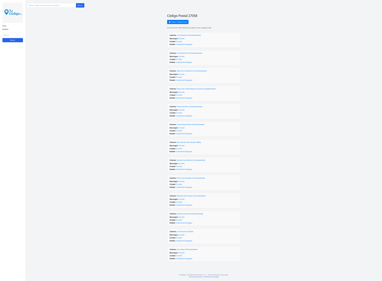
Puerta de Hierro (189, 106)
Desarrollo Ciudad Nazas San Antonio (196, 89)
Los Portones (185, 231)
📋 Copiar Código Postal (178, 22)
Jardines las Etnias (190, 214)
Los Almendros (189, 35)
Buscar (12, 40)
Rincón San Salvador (191, 178)
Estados (5, 29)
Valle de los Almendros (192, 71)
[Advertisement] (12, 249)
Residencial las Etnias (191, 196)
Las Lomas (187, 249)
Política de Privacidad (211, 277)
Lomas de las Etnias (190, 124)
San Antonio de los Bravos (189, 142)
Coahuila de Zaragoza (184, 44)
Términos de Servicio (196, 277)
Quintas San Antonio (191, 160)
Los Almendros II (189, 53)
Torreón (181, 38)
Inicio (4, 26)
